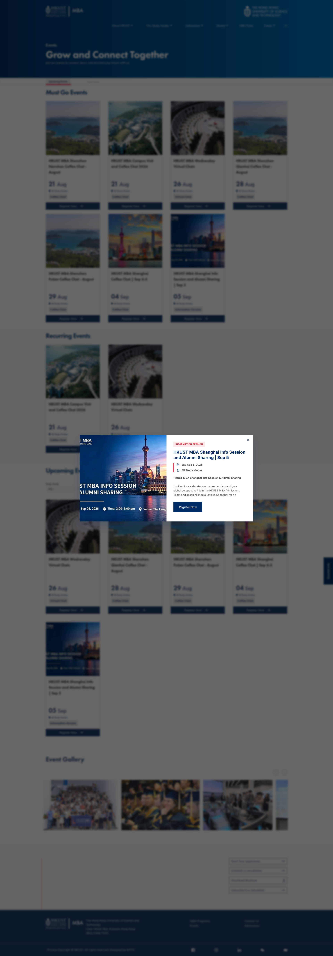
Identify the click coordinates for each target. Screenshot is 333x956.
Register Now (188, 507)
